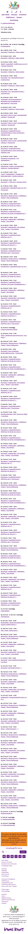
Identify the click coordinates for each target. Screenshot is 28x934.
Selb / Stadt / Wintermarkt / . (9, 630)
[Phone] (16, 12)
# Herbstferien (5, 617)
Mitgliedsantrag (6, 898)
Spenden (4, 894)
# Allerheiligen (5, 611)
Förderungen (5, 889)
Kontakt (4, 903)
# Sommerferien (5, 46)
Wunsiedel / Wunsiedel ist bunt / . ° (11, 668)
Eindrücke (22, 15)
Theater (19, 17)
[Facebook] (4, 856)
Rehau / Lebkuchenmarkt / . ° (10, 729)
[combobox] (10, 851)
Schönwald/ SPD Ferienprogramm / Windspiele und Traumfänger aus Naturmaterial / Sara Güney (11, 101)
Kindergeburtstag (7, 866)
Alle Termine (5, 874)
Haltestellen (5, 872)
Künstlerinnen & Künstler (9, 864)
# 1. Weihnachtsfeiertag (8, 819)
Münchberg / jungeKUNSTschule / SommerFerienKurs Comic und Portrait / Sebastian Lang (13, 133)
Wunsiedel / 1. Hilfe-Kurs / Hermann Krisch (13, 182)
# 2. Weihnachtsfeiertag (8, 23)
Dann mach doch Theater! (9, 886)
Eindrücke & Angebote (8, 879)
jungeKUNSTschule (7, 883)
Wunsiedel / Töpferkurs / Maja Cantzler (12, 52)
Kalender (4, 870)
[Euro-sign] (20, 12)
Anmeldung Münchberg (8, 884)
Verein (3, 896)
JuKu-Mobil (5, 15)
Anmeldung (14, 20)
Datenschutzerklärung (8, 900)
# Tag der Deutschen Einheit (9, 329)
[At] (7, 12)
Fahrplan (14, 15)
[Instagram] (8, 856)
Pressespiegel (6, 891)
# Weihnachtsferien (6, 813)
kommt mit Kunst (7, 862)
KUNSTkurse (10, 17)
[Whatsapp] (12, 12)
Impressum (5, 901)
